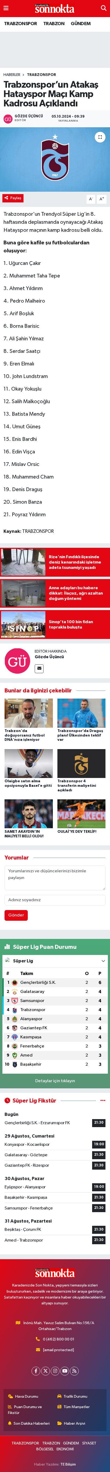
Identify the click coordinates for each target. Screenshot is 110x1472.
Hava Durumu (26, 1396)
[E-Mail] (39, 668)
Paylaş (15, 198)
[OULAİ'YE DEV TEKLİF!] (81, 813)
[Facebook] (36, 1371)
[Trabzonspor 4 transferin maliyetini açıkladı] (81, 763)
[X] (45, 1371)
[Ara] (104, 8)
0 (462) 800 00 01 (58, 1339)
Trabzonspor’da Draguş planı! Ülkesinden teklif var (80, 735)
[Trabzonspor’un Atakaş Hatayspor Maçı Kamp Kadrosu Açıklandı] (55, 159)
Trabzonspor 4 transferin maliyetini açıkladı (76, 785)
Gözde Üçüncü (49, 657)
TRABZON (54, 23)
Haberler (11, 75)
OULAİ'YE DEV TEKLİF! (76, 832)
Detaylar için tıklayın (55, 1081)
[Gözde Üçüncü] (17, 660)
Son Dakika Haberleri (32, 1423)
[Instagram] (55, 1371)
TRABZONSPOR (20, 23)
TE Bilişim (68, 1464)
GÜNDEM (81, 23)
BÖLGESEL (45, 1449)
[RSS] (74, 1371)
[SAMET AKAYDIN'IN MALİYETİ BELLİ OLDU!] (29, 813)
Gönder (16, 915)
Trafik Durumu (75, 1396)
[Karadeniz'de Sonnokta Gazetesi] (55, 8)
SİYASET (89, 1443)
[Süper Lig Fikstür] (102, 1101)
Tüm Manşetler (77, 1407)
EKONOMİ (65, 1449)
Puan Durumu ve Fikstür (25, 1410)
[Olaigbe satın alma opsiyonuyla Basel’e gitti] (29, 763)
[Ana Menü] (6, 8)
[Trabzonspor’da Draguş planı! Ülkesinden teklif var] (81, 713)
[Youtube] (64, 1371)
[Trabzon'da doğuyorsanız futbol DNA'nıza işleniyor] (29, 713)
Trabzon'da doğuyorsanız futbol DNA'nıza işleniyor (25, 735)
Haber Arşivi (74, 1423)
